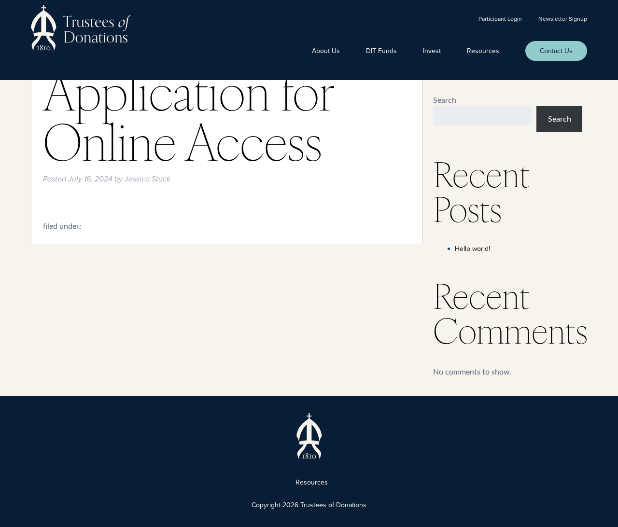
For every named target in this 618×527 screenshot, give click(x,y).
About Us (326, 50)
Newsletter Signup (562, 18)
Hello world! (472, 248)
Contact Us (556, 50)
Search (444, 100)
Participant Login (500, 18)
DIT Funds (381, 50)
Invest (432, 50)
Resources (483, 50)
